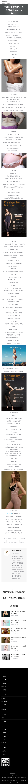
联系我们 (3, 747)
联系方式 (3, 754)
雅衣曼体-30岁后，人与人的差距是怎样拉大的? (18, 621)
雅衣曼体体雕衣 (21, 542)
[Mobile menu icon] (26, 2)
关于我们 (3, 676)
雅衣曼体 (9, 513)
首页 (2, 671)
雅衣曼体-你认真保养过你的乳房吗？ (18, 638)
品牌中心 (3, 726)
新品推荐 (3, 698)
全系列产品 (4, 701)
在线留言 (3, 751)
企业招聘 (3, 721)
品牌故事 (3, 729)
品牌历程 (3, 683)
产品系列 (3, 694)
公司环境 (3, 690)
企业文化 (3, 686)
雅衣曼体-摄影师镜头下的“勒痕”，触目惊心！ (18, 655)
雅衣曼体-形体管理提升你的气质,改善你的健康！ (18, 630)
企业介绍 (3, 680)
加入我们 (3, 714)
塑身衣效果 (11, 542)
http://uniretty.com (16, 553)
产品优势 (3, 704)
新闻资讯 (10, 538)
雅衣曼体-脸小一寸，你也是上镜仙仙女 (18, 647)
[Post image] (5, 614)
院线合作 (3, 717)
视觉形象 (3, 742)
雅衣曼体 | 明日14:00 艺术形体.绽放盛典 (18, 612)
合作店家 (3, 739)
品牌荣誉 (3, 736)
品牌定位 (3, 732)
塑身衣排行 (6, 542)
